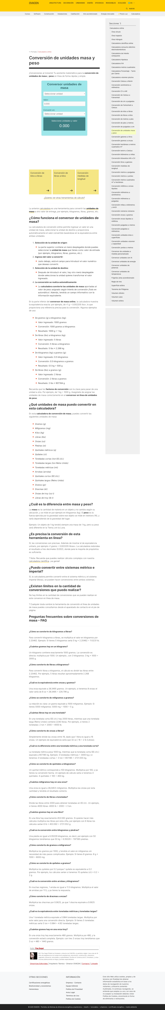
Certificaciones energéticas (39, 983)
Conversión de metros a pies (122, 119)
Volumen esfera (118, 301)
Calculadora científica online (122, 43)
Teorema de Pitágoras (120, 289)
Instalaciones (62, 14)
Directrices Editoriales (39, 964)
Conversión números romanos (123, 211)
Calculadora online (44, 52)
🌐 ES (130, 3)
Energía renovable (107, 14)
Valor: (46, 100)
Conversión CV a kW (119, 91)
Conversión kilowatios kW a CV (123, 158)
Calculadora (135, 14)
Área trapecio (117, 36)
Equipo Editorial (72, 986)
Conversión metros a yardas (122, 176)
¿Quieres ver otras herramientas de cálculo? (64, 198)
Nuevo (132, 9)
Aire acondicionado (90, 14)
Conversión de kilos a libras (122, 111)
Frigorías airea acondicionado (123, 278)
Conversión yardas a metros (122, 248)
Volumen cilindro (118, 293)
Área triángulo (117, 39)
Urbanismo (80, 3)
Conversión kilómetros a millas (123, 154)
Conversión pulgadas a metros (123, 225)
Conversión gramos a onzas (122, 141)
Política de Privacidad (74, 989)
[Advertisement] (64, 31)
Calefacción (75, 14)
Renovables (111, 3)
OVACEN (34, 2)
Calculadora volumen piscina (122, 77)
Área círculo (116, 32)
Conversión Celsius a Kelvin (122, 81)
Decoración (68, 3)
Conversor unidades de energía (124, 261)
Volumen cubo (117, 297)
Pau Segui (39, 948)
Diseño (90, 3)
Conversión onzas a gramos (122, 215)
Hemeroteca (33, 989)
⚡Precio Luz (123, 14)
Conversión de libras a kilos (122, 115)
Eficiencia (99, 3)
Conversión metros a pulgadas (123, 172)
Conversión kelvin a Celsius (122, 151)
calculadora (45, 208)
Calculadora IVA (118, 63)
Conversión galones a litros (122, 137)
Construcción (49, 14)
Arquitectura (55, 3)
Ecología (122, 3)
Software (37, 14)
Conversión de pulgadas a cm (123, 127)
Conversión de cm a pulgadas (123, 101)
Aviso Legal (70, 992)
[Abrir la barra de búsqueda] (127, 8)
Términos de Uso (72, 996)
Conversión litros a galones (122, 162)
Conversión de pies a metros (122, 123)
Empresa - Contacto (73, 983)
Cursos (27, 14)
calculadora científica (39, 561)
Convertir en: (49, 110)
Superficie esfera (118, 285)
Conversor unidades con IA (122, 258)
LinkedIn (94, 964)
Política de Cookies (73, 999)
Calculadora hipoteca (120, 60)
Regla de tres (117, 282)
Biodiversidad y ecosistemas (40, 986)
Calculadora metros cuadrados (123, 67)
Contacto (86, 964)
